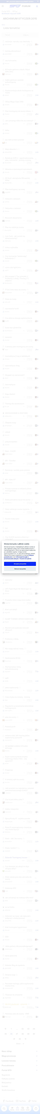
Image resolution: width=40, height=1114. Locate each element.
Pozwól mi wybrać (25, 558)
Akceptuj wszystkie (20, 564)
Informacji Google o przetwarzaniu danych (16, 557)
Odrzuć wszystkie (20, 569)
